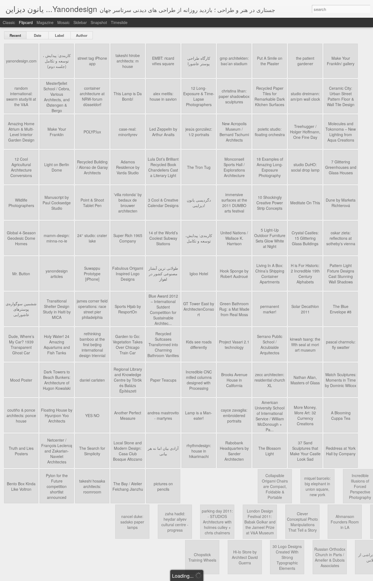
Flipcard (26, 22)
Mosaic (63, 22)
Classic (9, 22)
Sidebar (80, 22)
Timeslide (119, 22)
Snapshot (99, 22)
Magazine (45, 22)
